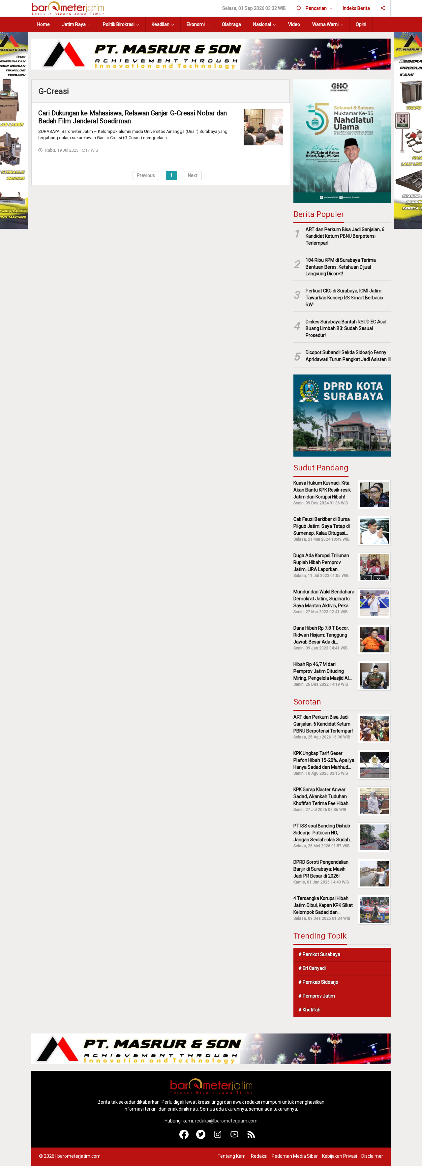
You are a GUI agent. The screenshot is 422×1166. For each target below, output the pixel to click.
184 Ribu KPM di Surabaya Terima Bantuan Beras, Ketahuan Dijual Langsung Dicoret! (341, 267)
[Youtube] (234, 1137)
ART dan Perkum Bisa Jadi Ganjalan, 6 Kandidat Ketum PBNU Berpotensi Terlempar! (345, 236)
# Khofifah (309, 1009)
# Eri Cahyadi (312, 968)
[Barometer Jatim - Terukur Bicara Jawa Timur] (67, 8)
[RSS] (251, 1137)
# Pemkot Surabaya (319, 954)
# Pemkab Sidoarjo (318, 982)
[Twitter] (201, 1137)
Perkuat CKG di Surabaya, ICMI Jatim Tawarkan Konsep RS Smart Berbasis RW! (344, 297)
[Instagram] (218, 1137)
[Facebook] (184, 1137)
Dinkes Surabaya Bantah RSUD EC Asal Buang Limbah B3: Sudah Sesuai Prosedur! (346, 328)
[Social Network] (383, 8)
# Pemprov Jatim (316, 996)
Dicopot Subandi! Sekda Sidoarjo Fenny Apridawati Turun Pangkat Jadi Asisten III (348, 356)
